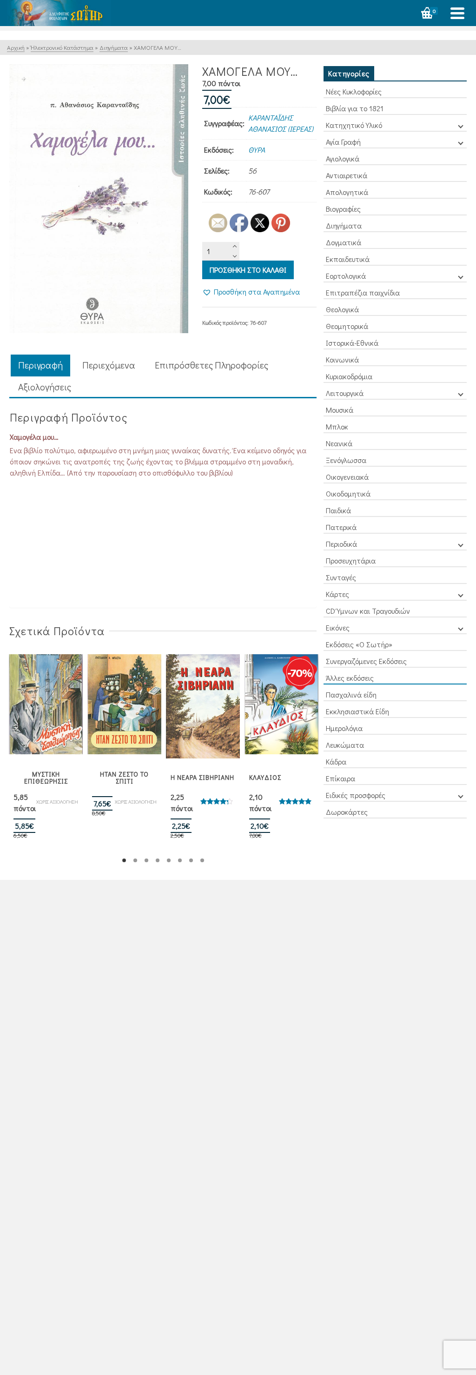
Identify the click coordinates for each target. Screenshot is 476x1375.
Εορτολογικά (346, 276)
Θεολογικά (342, 309)
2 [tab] (135, 860)
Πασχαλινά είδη (351, 694)
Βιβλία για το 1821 (354, 108)
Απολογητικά (347, 192)
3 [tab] (146, 860)
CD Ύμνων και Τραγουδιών (368, 611)
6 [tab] (180, 860)
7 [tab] (191, 860)
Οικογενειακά (347, 477)
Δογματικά (343, 242)
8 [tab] (202, 860)
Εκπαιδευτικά (348, 259)
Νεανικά (339, 443)
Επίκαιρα (340, 778)
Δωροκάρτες (347, 812)
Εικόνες (338, 627)
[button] (251, 291)
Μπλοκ (337, 426)
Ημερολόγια (344, 728)
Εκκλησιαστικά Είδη (357, 711)
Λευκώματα (345, 745)
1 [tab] (124, 860)
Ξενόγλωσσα (346, 460)
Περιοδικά (341, 544)
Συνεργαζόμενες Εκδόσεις (366, 661)
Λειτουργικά (345, 393)
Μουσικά (339, 410)
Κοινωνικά (342, 359)
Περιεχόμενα (108, 365)
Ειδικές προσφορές (355, 795)
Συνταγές (341, 577)
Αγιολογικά (342, 158)
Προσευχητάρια (351, 560)
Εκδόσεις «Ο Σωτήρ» (359, 644)
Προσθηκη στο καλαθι (248, 270)
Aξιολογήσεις (44, 387)
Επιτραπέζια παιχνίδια (363, 292)
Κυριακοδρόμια (349, 376)
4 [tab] (157, 860)
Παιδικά (338, 510)
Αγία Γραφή (343, 142)
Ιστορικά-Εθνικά (352, 343)
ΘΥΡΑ (256, 149)
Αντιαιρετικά (346, 175)
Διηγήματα (344, 225)
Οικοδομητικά (348, 493)
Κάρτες (337, 594)
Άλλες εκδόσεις (350, 678)
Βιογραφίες (343, 209)
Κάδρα (336, 761)
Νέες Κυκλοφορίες (354, 91)
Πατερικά (341, 527)
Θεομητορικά (347, 326)
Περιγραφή (40, 365)
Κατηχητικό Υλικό (354, 125)
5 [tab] (168, 860)
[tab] (40, 365)
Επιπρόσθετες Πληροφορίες (211, 365)
